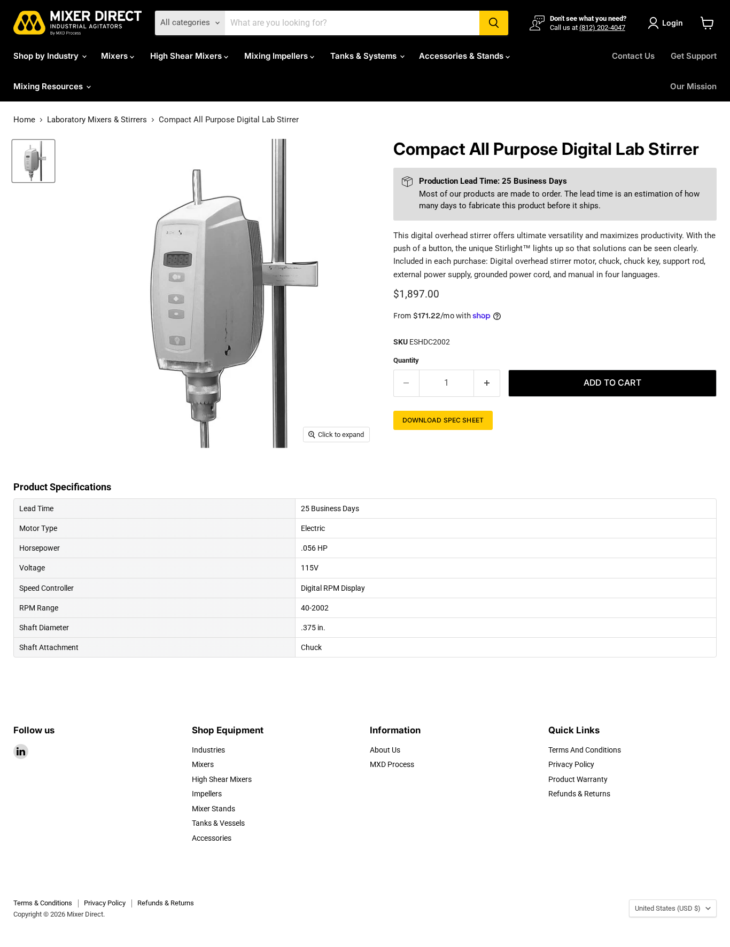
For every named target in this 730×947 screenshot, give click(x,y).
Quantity (406, 360)
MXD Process (392, 764)
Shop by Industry (47, 56)
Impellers (207, 793)
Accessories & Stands (462, 56)
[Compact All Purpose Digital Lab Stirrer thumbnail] (33, 161)
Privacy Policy (571, 764)
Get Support (694, 56)
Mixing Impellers (277, 56)
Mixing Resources (49, 86)
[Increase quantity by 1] (487, 383)
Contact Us (633, 56)
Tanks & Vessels (218, 823)
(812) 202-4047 (602, 28)
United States (668, 908)
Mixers (115, 56)
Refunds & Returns (579, 793)
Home (24, 119)
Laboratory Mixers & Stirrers (97, 119)
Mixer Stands (213, 808)
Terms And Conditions (584, 750)
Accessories (211, 838)
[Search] (493, 23)
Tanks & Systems (364, 56)
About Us (385, 750)
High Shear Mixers (187, 56)
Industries (208, 750)
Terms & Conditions (42, 903)
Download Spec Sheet (443, 420)
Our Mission (693, 86)
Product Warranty (578, 779)
